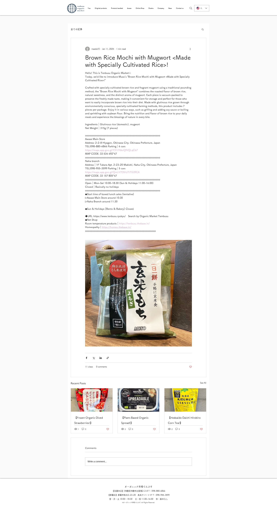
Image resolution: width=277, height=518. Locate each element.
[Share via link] (107, 358)
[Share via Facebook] (86, 358)
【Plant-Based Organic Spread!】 (134, 420)
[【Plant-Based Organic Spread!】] (138, 400)
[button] (101, 8)
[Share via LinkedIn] (100, 358)
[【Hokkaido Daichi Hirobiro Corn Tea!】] (185, 400)
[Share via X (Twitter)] (93, 358)
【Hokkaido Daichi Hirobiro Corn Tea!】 (184, 420)
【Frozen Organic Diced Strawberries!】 (88, 420)
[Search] (190, 8)
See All (203, 383)
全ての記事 (76, 29)
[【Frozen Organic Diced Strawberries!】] (92, 400)
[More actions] (190, 49)
